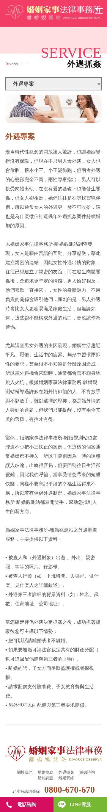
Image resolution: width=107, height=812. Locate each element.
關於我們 (24, 772)
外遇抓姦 (66, 772)
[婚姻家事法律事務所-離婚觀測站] (53, 12)
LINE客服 (80, 804)
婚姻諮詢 (87, 772)
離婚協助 (45, 772)
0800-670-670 (69, 789)
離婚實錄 (66, 778)
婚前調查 (45, 778)
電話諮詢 (26, 804)
